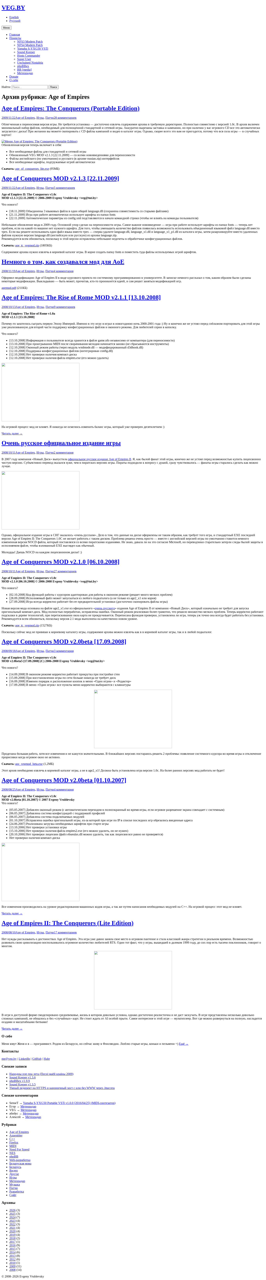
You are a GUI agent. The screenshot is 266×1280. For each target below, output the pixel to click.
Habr (47, 1058)
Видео (13, 1170)
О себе (13, 80)
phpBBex (23, 66)
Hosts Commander (28, 55)
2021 (12, 1227)
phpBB (13, 1156)
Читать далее (12, 433)
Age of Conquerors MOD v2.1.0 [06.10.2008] (61, 561)
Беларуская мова (20, 1163)
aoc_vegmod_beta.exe (29, 763)
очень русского (105, 608)
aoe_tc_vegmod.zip (27, 245)
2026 (12, 1210)
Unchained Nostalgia (30, 62)
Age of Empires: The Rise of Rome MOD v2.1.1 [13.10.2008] (81, 297)
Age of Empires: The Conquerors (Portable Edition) (71, 108)
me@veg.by (9, 1058)
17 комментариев (65, 932)
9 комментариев (64, 307)
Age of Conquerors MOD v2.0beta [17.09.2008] (64, 641)
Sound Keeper (26, 52)
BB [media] (24, 69)
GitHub (36, 1058)
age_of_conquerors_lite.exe (32, 168)
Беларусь (15, 1167)
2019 (12, 1234)
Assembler (15, 1135)
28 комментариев (65, 117)
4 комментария (63, 271)
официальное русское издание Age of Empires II (99, 459)
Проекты (15, 38)
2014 (12, 1252)
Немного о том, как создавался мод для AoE (63, 261)
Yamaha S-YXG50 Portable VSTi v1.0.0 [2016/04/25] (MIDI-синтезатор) (69, 1103)
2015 (12, 1248)
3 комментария (64, 651)
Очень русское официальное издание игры (61, 442)
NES (12, 1153)
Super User (24, 59)
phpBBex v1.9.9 (19, 1081)
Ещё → (183, 1043)
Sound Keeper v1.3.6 (22, 1077)
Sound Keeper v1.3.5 (22, 1084)
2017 (12, 1241)
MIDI (12, 1146)
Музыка (14, 1184)
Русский (14, 20)
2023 (12, 1220)
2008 (12, 1269)
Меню (6, 27)
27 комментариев (65, 571)
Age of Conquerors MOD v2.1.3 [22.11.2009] (60, 178)
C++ (12, 1139)
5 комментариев (64, 187)
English (14, 17)
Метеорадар (25, 73)
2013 (12, 1255)
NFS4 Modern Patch (30, 45)
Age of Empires (25, 117)
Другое (14, 1174)
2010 (12, 1262)
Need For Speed (19, 1149)
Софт (12, 1195)
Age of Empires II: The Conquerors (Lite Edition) (68, 922)
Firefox (13, 1142)
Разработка (16, 1191)
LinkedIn (24, 1058)
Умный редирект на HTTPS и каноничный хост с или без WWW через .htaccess (62, 1088)
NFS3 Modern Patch (30, 41)
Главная (14, 34)
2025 (12, 1213)
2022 (12, 1224)
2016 (12, 1245)
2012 (12, 1259)
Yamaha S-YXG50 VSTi (32, 48)
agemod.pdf (9, 287)
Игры (40, 117)
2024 (12, 1217)
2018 (12, 1238)
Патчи (49, 117)
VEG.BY (13, 7)
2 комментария (63, 452)
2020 (12, 1231)
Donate (13, 76)
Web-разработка (19, 1160)
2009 (12, 1266)
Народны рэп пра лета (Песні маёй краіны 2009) (41, 1074)
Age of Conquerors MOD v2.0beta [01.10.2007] (64, 780)
